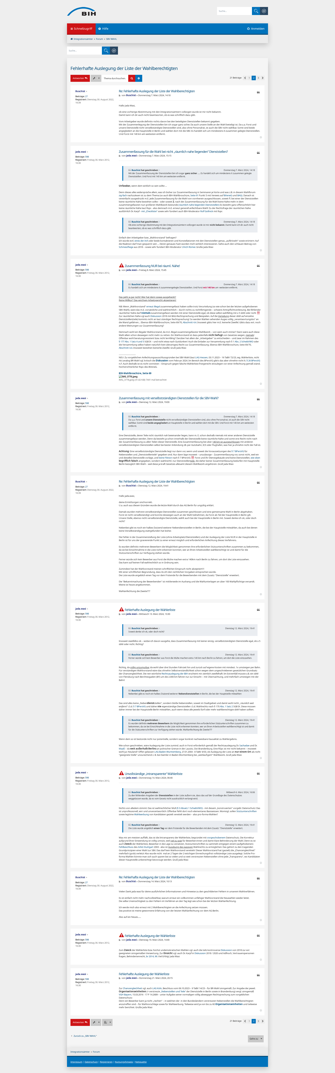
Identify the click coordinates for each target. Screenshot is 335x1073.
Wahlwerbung (141, 814)
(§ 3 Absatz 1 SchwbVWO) (190, 808)
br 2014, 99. (152, 956)
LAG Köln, (157, 988)
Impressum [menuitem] (76, 1061)
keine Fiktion (165, 457)
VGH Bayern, (125, 994)
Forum (96, 1051)
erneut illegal (153, 306)
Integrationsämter (80, 1051)
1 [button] (249, 77)
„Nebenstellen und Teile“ (173, 991)
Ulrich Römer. (189, 247)
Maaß (122, 748)
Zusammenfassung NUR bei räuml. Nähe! (152, 266)
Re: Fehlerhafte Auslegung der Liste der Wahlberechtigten (157, 91)
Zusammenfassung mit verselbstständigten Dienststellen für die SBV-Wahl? (168, 398)
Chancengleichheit (132, 988)
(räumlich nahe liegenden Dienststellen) (198, 204)
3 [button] (258, 77)
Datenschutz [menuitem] (91, 1061)
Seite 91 (194, 195)
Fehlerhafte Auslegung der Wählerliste (150, 610)
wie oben (255, 457)
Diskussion (156, 316)
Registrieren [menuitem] (106, 1061)
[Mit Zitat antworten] (258, 92)
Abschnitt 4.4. (190, 322)
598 (87, 156)
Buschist (80, 91)
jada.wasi (80, 151)
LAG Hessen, (201, 357)
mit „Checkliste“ (149, 211)
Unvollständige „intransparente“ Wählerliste (153, 774)
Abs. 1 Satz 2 (226, 706)
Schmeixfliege (126, 247)
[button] (245, 78)
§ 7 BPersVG (238, 451)
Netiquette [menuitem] (141, 1061)
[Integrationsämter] (81, 11)
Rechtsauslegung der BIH (175, 673)
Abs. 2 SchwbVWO (244, 341)
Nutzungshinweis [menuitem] (124, 1061)
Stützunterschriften (246, 811)
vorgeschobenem (216, 837)
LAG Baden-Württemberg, (167, 751)
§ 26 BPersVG (253, 360)
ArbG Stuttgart (145, 847)
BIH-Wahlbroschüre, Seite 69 (135, 373)
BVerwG (228, 195)
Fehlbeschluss (126, 847)
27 (86, 96)
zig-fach (123, 195)
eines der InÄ (141, 240)
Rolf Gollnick (206, 211)
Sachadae (244, 745)
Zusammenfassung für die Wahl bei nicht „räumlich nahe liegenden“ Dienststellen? (173, 152)
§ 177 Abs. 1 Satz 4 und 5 (131, 341)
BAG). (240, 195)
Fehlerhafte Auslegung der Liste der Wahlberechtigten (124, 68)
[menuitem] (103, 29)
